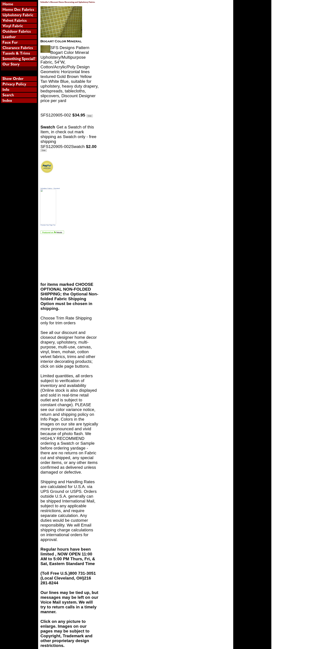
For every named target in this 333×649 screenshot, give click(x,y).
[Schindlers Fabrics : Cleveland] (48, 222)
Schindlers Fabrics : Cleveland (50, 188)
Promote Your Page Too (47, 225)
